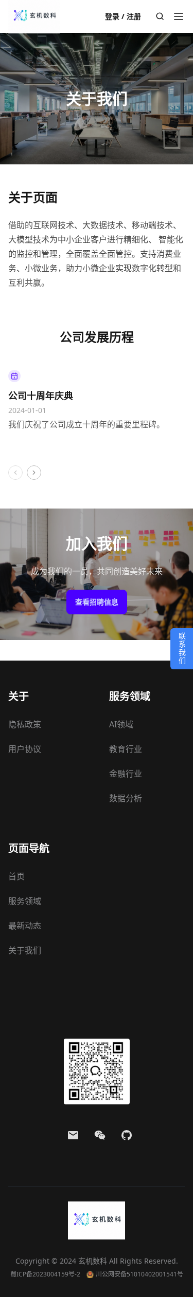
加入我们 (97, 543)
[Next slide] (34, 472)
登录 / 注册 (123, 16)
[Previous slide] (15, 472)
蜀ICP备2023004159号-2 (45, 1274)
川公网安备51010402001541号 (139, 1274)
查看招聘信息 (96, 602)
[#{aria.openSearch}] (160, 16)
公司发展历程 (97, 337)
